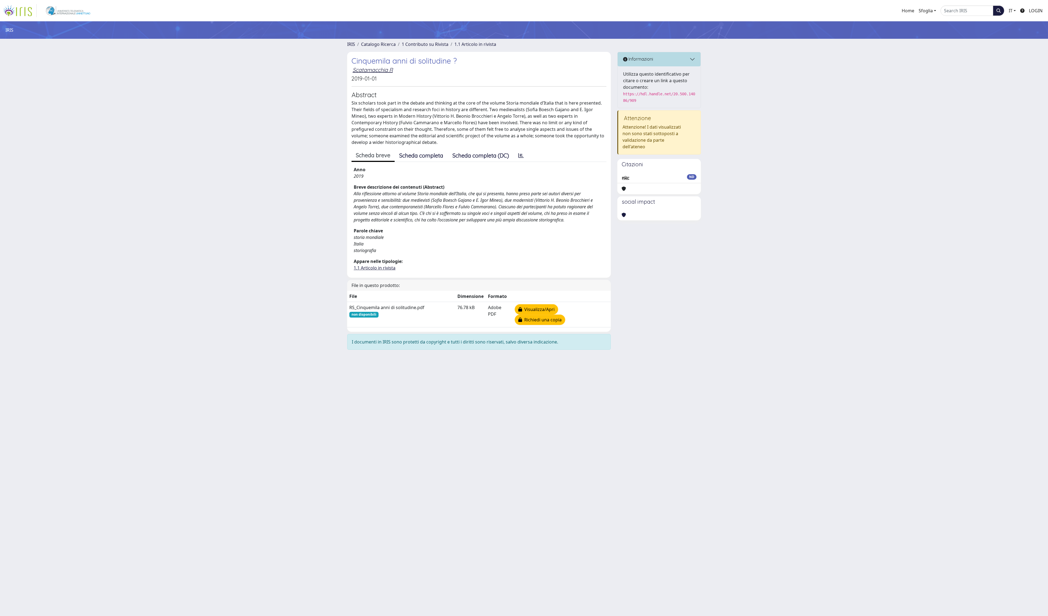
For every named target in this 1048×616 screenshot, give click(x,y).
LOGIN (1036, 11)
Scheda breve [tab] (373, 155)
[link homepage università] (68, 10)
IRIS (351, 44)
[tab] (521, 155)
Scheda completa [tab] (421, 155)
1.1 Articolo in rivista (475, 44)
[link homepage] (20, 10)
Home (908, 11)
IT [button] (1011, 11)
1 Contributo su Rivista (425, 44)
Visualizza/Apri (538, 309)
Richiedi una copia (542, 320)
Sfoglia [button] (926, 11)
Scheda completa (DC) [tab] (480, 155)
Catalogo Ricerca (378, 44)
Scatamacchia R (373, 69)
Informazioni (640, 59)
